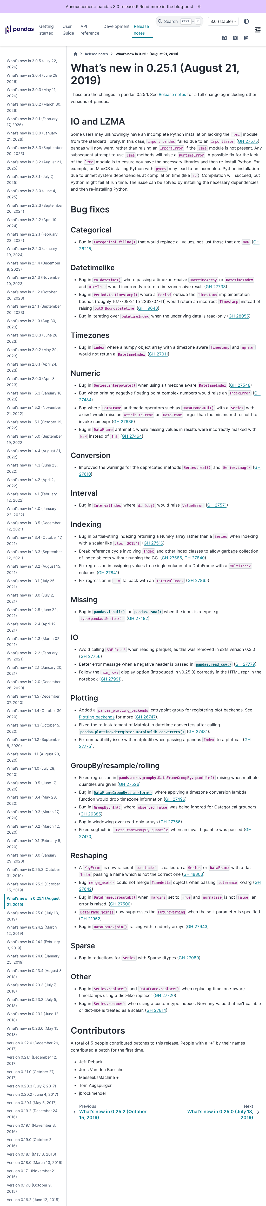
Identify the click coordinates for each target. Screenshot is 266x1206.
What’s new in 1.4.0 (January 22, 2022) (31, 511)
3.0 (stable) (221, 21)
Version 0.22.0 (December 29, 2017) (33, 1046)
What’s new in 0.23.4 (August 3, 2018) (35, 973)
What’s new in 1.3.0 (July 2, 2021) (30, 598)
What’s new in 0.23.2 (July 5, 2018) (32, 1002)
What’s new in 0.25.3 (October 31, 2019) (33, 872)
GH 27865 (198, 580)
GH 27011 (158, 353)
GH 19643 (148, 308)
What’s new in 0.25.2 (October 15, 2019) (33, 887)
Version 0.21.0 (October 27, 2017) (30, 1074)
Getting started (46, 30)
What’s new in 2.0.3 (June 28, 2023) (32, 338)
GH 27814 (156, 1010)
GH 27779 (245, 664)
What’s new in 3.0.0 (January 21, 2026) (32, 136)
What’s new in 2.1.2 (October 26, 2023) (32, 295)
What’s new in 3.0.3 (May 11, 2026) (31, 92)
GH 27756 (91, 656)
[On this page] (258, 29)
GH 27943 (197, 926)
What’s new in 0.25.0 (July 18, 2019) (33, 916)
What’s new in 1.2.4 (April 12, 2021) (32, 627)
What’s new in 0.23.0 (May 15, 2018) (33, 1031)
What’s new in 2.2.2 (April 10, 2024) (32, 222)
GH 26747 (146, 716)
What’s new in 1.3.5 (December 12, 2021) (34, 526)
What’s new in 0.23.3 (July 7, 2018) (31, 988)
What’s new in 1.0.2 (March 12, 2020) (33, 829)
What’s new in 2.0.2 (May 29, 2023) (32, 352)
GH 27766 (171, 821)
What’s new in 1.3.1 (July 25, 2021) (31, 584)
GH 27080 (189, 957)
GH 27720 (165, 995)
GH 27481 (198, 731)
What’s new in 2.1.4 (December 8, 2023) (33, 266)
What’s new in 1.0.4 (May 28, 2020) (32, 800)
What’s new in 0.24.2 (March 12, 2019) (32, 930)
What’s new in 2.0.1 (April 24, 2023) (32, 367)
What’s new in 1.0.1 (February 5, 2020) (34, 843)
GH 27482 (138, 618)
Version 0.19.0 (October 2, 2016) (29, 1142)
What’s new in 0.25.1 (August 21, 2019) (33, 901)
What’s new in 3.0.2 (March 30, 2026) (34, 107)
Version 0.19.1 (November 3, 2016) (31, 1128)
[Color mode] (246, 21)
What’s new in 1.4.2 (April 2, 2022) (31, 482)
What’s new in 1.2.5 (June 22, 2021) (32, 612)
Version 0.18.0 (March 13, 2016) (34, 1162)
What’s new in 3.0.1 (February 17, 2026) (32, 121)
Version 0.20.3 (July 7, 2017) (31, 1086)
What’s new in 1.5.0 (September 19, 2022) (34, 439)
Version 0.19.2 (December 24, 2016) (32, 1113)
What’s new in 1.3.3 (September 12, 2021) (34, 554)
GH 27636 (123, 421)
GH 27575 (248, 141)
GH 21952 (90, 918)
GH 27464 (132, 436)
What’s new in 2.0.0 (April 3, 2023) (31, 381)
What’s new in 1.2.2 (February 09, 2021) (32, 656)
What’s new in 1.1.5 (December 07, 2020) (33, 699)
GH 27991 (110, 679)
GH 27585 (172, 557)
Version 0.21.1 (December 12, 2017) (32, 1060)
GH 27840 (194, 557)
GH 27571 (217, 505)
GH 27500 (120, 903)
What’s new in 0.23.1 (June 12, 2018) (33, 1017)
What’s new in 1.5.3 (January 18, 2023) (35, 396)
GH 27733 (216, 286)
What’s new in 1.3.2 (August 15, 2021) (34, 569)
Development (116, 26)
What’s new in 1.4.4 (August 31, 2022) (34, 454)
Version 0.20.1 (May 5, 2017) (32, 1102)
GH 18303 (193, 874)
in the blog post (177, 6)
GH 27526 (129, 784)
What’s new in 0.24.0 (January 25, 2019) (33, 959)
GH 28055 (239, 316)
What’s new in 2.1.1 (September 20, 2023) (34, 309)
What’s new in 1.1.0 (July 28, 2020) (31, 771)
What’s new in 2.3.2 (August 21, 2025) (34, 165)
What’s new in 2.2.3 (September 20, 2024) (35, 208)
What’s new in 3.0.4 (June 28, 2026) (32, 78)
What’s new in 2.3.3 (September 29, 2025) (35, 150)
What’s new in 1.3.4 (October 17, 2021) (34, 540)
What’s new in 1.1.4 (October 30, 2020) (35, 713)
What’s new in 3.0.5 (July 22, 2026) (32, 64)
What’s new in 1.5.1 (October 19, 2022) (34, 425)
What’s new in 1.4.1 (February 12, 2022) (32, 497)
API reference (90, 30)
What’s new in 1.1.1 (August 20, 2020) (33, 757)
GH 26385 (91, 813)
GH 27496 (175, 799)
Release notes (141, 30)
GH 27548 (240, 385)
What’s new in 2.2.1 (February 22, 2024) (32, 237)
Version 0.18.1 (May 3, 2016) (31, 1154)
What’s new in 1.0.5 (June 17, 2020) (31, 786)
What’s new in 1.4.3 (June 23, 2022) (32, 468)
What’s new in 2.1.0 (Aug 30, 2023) (31, 324)
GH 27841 (108, 572)
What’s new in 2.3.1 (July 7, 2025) (30, 179)
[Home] (75, 54)
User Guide (68, 30)
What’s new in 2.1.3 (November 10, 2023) (34, 280)
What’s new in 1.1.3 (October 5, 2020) (33, 728)
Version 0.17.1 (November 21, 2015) (32, 1174)
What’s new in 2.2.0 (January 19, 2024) (32, 251)
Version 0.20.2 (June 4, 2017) (32, 1094)
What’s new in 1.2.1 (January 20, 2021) (34, 670)
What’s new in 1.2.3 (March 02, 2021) (34, 641)
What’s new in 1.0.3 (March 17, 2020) (33, 814)
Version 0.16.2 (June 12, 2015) (33, 1199)
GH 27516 (153, 543)
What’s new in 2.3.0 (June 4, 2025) (31, 194)
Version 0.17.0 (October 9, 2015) (29, 1188)
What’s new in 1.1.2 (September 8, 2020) (34, 742)
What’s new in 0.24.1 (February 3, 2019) (33, 944)
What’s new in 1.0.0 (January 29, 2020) (31, 858)
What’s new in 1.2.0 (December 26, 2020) (34, 684)
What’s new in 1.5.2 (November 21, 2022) (34, 410)
